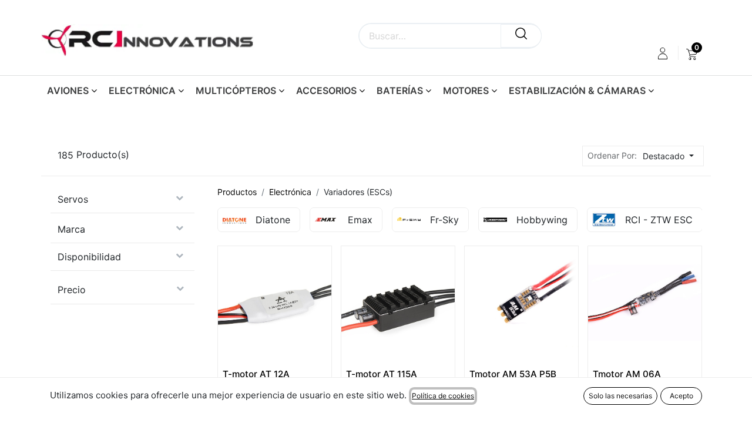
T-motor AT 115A (381, 374)
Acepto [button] (681, 395)
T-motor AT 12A (256, 374)
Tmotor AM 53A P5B (512, 374)
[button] (671, 156)
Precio (72, 290)
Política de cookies (443, 395)
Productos (237, 192)
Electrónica (290, 192)
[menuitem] (692, 53)
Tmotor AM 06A (627, 374)
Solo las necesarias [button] (620, 395)
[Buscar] (521, 36)
